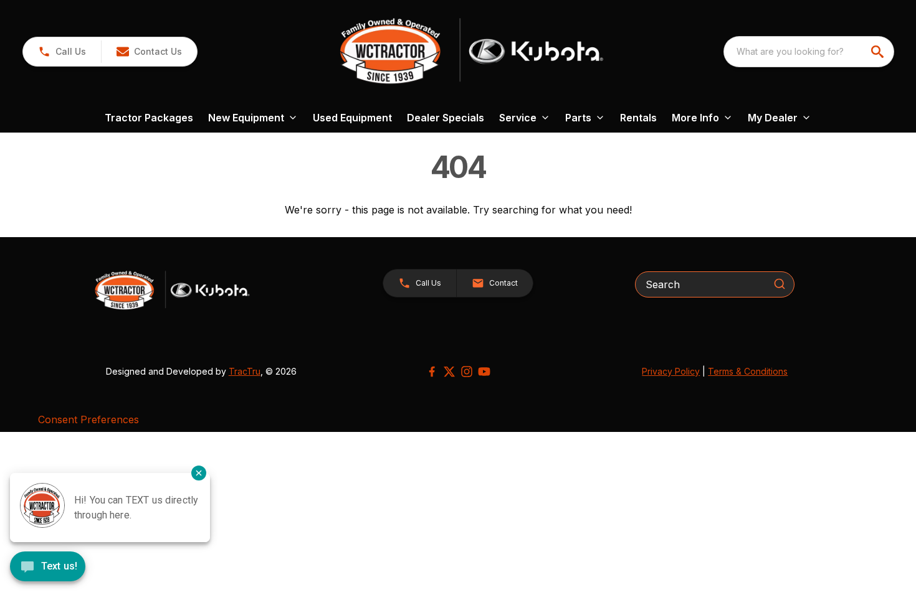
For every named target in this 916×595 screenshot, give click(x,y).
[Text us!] (47, 567)
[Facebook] (432, 371)
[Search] (779, 284)
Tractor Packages (149, 117)
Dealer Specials (445, 117)
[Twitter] (449, 371)
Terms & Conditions (748, 371)
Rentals (638, 117)
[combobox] (809, 52)
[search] (879, 51)
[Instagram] (466, 371)
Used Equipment (352, 117)
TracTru (244, 371)
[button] (62, 51)
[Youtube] (484, 371)
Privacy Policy (671, 371)
